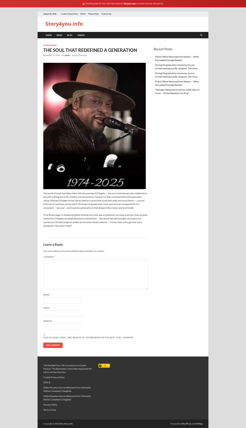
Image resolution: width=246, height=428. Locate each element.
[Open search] (201, 35)
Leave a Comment (79, 55)
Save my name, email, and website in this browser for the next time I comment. (88, 337)
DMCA (83, 14)
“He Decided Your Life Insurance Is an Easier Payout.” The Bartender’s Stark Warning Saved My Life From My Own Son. (67, 368)
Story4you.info (64, 23)
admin (67, 55)
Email (47, 308)
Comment (49, 257)
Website (47, 321)
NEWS (59, 35)
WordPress (186, 423)
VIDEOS (81, 35)
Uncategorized (50, 45)
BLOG (69, 35)
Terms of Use (106, 14)
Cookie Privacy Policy (69, 14)
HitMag (199, 423)
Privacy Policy (93, 14)
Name (47, 295)
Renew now (130, 3)
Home (49, 35)
